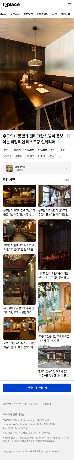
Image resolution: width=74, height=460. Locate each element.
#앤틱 (51, 156)
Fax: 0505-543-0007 (14, 428)
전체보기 (67, 179)
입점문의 (47, 403)
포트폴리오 (42, 14)
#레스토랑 (29, 150)
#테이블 (7, 156)
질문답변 (28, 14)
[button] (69, 5)
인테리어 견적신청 (37, 387)
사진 (54, 14)
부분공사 (15, 14)
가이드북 (65, 14)
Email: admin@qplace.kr (15, 424)
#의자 (63, 150)
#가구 (53, 150)
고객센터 (7, 403)
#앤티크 (30, 156)
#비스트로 (42, 150)
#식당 (6, 150)
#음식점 (17, 150)
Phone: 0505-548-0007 (42, 424)
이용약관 (17, 403)
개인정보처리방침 (32, 403)
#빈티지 (18, 156)
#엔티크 (41, 156)
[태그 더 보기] (59, 156)
